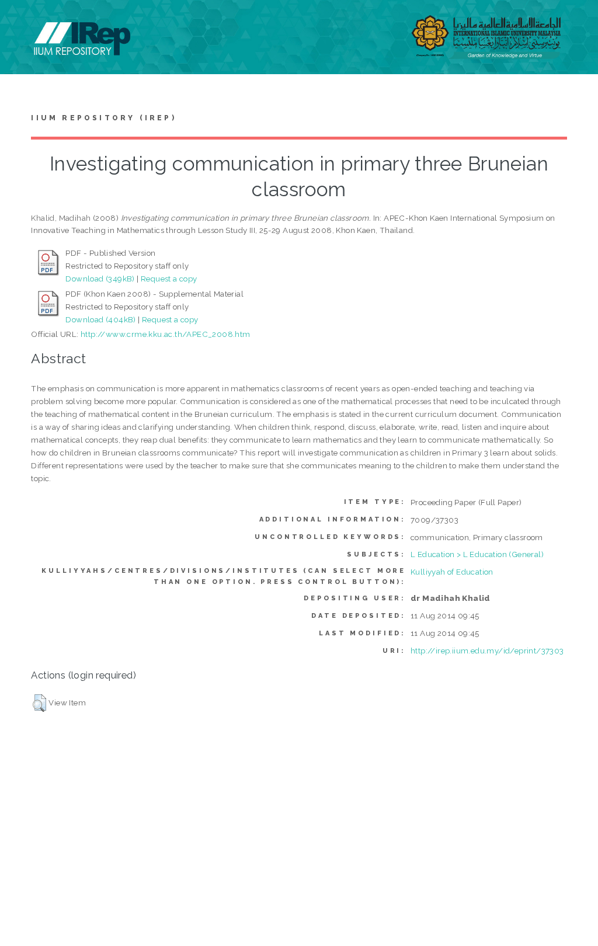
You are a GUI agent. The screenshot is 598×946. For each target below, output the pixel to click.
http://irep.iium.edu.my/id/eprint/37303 (487, 650)
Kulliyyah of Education (452, 571)
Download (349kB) (99, 278)
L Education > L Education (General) (477, 554)
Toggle (21, 22)
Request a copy (169, 278)
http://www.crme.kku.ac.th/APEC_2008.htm (166, 334)
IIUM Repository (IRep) (103, 118)
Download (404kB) (100, 319)
